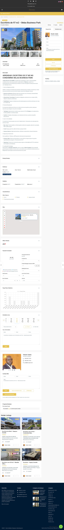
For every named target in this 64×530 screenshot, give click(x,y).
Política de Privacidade (57, 528)
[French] (60, 1)
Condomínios (51, 497)
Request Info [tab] (48, 29)
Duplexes (50, 501)
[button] (61, 526)
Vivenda (50, 521)
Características (6, 191)
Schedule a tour (6, 315)
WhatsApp (29, 390)
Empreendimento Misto (53, 505)
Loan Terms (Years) (25, 273)
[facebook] (28, 1)
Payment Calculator (7, 250)
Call (17, 390)
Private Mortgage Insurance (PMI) (28, 263)
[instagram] (36, 1)
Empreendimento (51, 506)
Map (4, 207)
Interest (23, 278)
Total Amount (4, 273)
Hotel (49, 512)
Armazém (50, 492)
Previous (4, 320)
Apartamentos (51, 490)
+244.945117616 (32, 6)
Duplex (49, 499)
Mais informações (5, 504)
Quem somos (44, 528)
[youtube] (33, 1)
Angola (34, 169)
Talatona (6, 24)
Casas (49, 493)
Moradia (50, 518)
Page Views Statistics (8, 288)
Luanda (3, 24)
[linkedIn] (30, 1)
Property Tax (24, 258)
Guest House (50, 510)
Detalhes (5, 181)
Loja (49, 516)
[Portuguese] (62, 1)
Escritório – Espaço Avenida (30, 462)
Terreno (49, 519)
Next (38, 320)
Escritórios (5, 20)
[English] (59, 1)
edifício (49, 503)
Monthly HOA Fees (25, 268)
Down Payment (5, 278)
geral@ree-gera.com (28, 362)
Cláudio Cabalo (27, 354)
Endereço (5, 166)
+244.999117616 (27, 360)
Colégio (49, 495)
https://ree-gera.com (23, 496)
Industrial (50, 514)
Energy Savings (6, 158)
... (13, 439)
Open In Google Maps (7, 174)
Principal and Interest (26, 254)
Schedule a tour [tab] (58, 29)
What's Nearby (6, 240)
